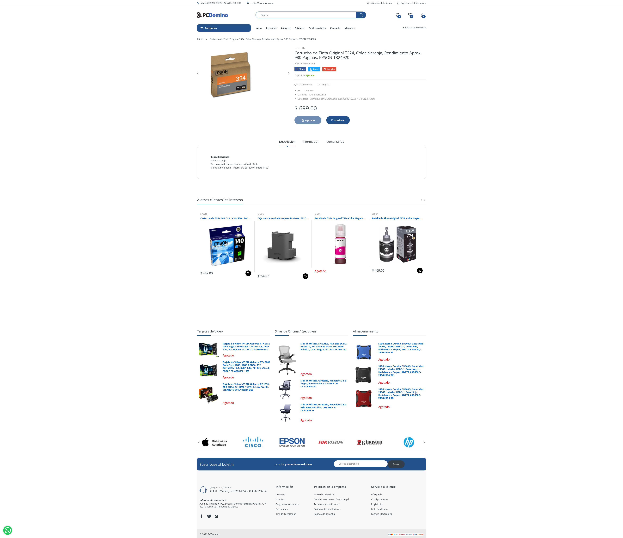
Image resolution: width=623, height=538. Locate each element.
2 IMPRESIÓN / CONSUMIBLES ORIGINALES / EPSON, (338, 98)
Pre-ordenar (338, 120)
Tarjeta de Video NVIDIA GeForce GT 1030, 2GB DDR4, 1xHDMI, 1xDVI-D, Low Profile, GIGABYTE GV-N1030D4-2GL (246, 387)
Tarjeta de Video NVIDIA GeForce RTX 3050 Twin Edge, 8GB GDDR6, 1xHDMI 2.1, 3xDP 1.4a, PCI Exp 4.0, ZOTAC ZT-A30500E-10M (246, 346)
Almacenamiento (366, 331)
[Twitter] (209, 516)
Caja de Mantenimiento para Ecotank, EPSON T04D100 (283, 218)
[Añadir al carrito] (248, 273)
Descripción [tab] (287, 142)
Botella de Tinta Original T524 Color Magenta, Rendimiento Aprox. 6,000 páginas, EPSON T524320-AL (340, 218)
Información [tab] (311, 142)
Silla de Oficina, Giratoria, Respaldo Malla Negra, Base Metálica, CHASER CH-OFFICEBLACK (323, 383)
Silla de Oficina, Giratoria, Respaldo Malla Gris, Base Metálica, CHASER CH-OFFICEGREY (323, 407)
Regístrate (405, 2)
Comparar (325, 84)
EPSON (300, 48)
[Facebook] (201, 516)
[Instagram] (216, 516)
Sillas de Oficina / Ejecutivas (295, 331)
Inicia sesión (420, 2)
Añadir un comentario (305, 63)
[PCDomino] (212, 14)
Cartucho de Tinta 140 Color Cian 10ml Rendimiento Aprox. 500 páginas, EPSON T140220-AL (225, 218)
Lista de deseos (304, 84)
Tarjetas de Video (210, 331)
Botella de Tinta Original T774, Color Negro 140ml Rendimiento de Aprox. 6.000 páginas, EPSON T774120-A (397, 218)
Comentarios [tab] (335, 142)
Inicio (200, 39)
